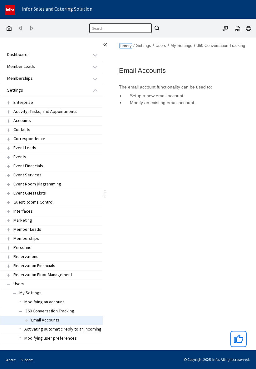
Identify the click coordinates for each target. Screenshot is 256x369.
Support (27, 359)
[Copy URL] (225, 28)
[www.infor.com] (10, 9)
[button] (44, 55)
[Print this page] (248, 28)
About (11, 359)
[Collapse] (8, 284)
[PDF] (238, 28)
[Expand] (8, 103)
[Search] (156, 28)
